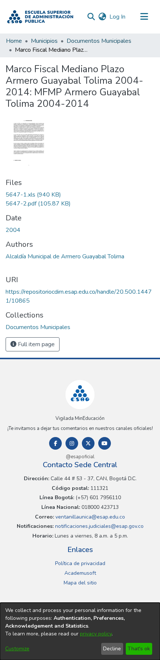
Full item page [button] (35, 344)
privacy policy (96, 633)
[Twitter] (88, 443)
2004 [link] (13, 230)
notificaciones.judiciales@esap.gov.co (99, 526)
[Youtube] (104, 443)
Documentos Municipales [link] (99, 41)
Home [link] (14, 41)
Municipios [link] (44, 41)
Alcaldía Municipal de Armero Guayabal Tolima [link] (65, 256)
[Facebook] (55, 443)
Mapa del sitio (80, 582)
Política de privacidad (80, 563)
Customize (17, 648)
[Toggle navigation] (144, 17)
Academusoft (80, 573)
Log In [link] (117, 17)
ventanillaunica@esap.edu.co (89, 516)
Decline (112, 648)
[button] (40, 16)
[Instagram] (71, 443)
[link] (33, 195)
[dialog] (80, 631)
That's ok (139, 648)
